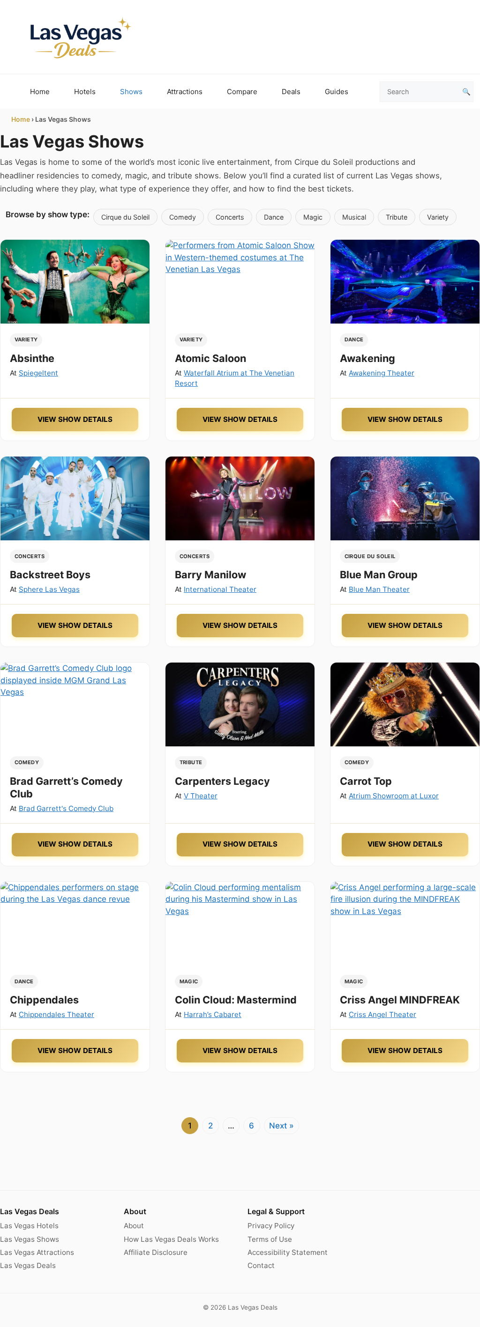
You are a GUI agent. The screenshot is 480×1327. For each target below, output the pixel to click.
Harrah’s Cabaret (212, 1014)
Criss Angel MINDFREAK (400, 1000)
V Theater (201, 795)
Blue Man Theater (379, 589)
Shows (131, 91)
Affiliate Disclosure (156, 1252)
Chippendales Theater (56, 1014)
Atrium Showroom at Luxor (394, 795)
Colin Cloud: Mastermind (236, 1000)
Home (40, 91)
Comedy (182, 217)
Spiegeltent (38, 373)
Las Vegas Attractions (37, 1252)
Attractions (184, 91)
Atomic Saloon (210, 358)
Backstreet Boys (50, 574)
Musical (354, 217)
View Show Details (75, 419)
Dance (274, 217)
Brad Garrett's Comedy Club (66, 808)
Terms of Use (270, 1239)
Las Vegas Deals (28, 1265)
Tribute (396, 217)
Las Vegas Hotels (29, 1225)
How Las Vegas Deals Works (171, 1239)
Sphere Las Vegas (49, 589)
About (134, 1225)
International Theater (220, 589)
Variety (438, 217)
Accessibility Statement (288, 1252)
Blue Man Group (379, 574)
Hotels (85, 91)
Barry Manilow (210, 574)
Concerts (230, 217)
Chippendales (44, 1000)
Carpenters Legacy (222, 781)
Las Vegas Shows (29, 1239)
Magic (312, 217)
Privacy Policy (271, 1225)
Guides (336, 91)
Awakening (367, 358)
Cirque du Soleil (125, 217)
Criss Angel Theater (382, 1014)
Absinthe (32, 358)
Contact (261, 1265)
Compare (242, 91)
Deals (291, 91)
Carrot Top (366, 781)
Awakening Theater (381, 373)
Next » (281, 1125)
